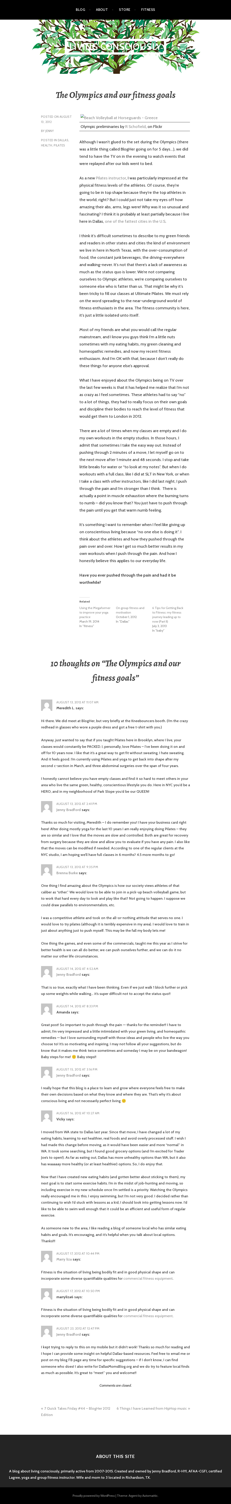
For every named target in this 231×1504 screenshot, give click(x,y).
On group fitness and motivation (130, 610)
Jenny (49, 131)
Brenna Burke (67, 873)
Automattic (150, 1496)
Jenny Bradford (68, 810)
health (46, 145)
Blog (80, 10)
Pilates (59, 145)
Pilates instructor (111, 178)
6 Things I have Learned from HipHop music (152, 1408)
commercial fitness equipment (148, 1278)
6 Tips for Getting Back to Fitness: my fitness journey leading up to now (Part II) (167, 614)
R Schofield (135, 126)
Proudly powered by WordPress (94, 1496)
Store (124, 10)
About (102, 10)
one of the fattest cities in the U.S (135, 221)
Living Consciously (115, 46)
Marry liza (64, 1259)
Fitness (148, 10)
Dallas (63, 140)
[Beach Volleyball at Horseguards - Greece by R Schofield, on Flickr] (119, 118)
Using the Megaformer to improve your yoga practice (94, 612)
